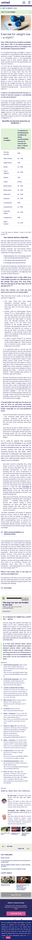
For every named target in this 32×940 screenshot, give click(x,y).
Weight (11, 790)
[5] (6, 250)
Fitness (15, 790)
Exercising (7, 588)
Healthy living (26, 790)
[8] (10, 312)
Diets (19, 790)
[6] (12, 285)
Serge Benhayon (6, 611)
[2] (2, 106)
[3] (10, 117)
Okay (8, 937)
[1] (13, 55)
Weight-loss (4, 790)
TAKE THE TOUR (16, 913)
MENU (29, 3)
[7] (10, 308)
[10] (28, 517)
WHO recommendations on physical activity (14, 533)
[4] (6, 233)
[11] (17, 567)
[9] (22, 338)
